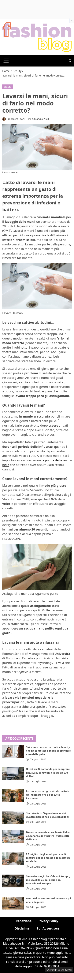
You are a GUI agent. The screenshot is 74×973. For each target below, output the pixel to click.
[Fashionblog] (37, 37)
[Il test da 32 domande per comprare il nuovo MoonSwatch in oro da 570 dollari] (13, 773)
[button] (70, 61)
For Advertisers (48, 928)
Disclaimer (23, 928)
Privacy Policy (48, 921)
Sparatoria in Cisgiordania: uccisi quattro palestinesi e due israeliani (47, 814)
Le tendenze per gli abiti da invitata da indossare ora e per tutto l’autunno (47, 794)
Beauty (7, 86)
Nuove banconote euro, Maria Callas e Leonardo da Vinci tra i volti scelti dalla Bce (48, 835)
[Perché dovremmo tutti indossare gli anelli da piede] (13, 903)
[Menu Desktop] (6, 61)
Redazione (23, 921)
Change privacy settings (59, 969)
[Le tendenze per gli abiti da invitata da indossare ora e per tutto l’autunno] (13, 795)
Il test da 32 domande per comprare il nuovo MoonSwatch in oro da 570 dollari (48, 772)
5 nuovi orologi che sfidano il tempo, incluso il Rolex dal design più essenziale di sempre (48, 880)
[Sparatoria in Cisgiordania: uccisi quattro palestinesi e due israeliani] (13, 817)
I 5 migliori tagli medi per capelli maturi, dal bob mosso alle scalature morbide (48, 857)
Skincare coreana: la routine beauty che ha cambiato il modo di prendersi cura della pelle (48, 750)
